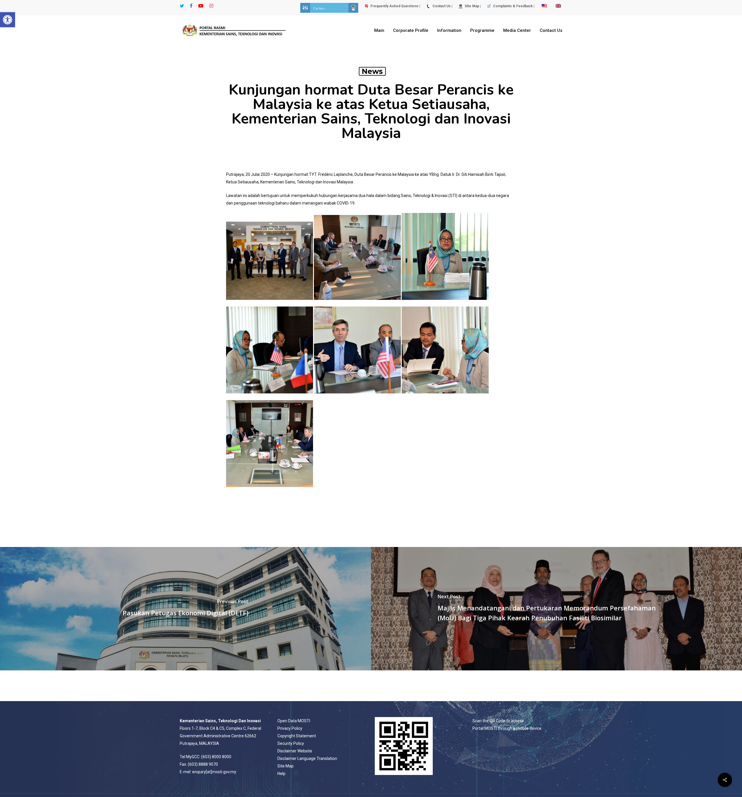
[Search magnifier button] (353, 8)
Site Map (285, 766)
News (372, 71)
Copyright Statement (296, 736)
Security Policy (290, 743)
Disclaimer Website (294, 751)
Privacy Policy (289, 728)
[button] (7, 19)
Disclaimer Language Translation (307, 758)
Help (281, 773)
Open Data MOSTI (293, 720)
